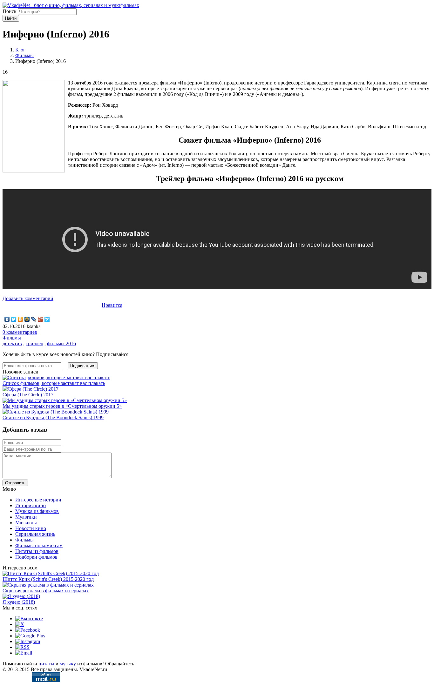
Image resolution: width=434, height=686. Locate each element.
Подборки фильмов (36, 557)
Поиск (10, 11)
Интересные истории (38, 499)
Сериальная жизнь (35, 534)
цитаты (46, 663)
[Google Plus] (40, 319)
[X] (19, 624)
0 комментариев (20, 332)
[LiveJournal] (34, 319)
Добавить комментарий (28, 298)
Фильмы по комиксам (39, 545)
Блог (20, 49)
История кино (30, 505)
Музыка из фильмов (37, 511)
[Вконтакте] (29, 618)
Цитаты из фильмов (36, 551)
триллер (34, 343)
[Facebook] (27, 630)
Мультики (26, 517)
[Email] (23, 653)
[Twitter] (13, 319)
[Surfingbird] (47, 319)
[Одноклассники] (20, 319)
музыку (68, 663)
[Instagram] (27, 641)
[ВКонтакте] (7, 319)
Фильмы (24, 55)
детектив (12, 343)
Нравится (112, 305)
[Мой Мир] (27, 319)
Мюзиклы (26, 522)
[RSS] (22, 647)
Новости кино (30, 528)
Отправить (15, 483)
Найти (11, 18)
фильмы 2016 (61, 343)
